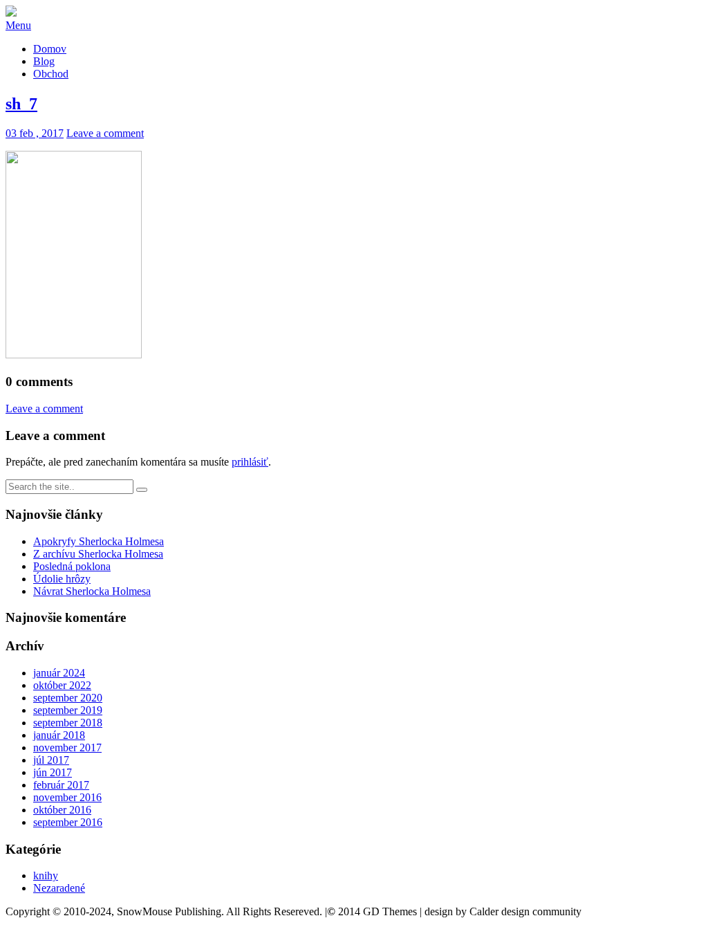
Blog (44, 61)
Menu (18, 25)
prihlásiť (250, 462)
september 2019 (67, 710)
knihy (45, 875)
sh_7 (21, 104)
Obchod (50, 74)
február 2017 (61, 785)
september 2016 (67, 822)
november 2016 (67, 797)
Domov (49, 49)
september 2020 (67, 698)
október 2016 (62, 810)
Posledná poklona (72, 566)
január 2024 (59, 673)
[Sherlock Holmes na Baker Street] (11, 13)
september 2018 (67, 722)
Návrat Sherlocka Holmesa (92, 591)
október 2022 (62, 685)
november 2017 (67, 747)
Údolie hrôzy (62, 579)
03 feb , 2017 (35, 133)
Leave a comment (105, 133)
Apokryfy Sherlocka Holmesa (98, 541)
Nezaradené (59, 888)
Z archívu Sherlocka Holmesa (98, 554)
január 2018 (59, 735)
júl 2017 (51, 760)
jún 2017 (52, 772)
